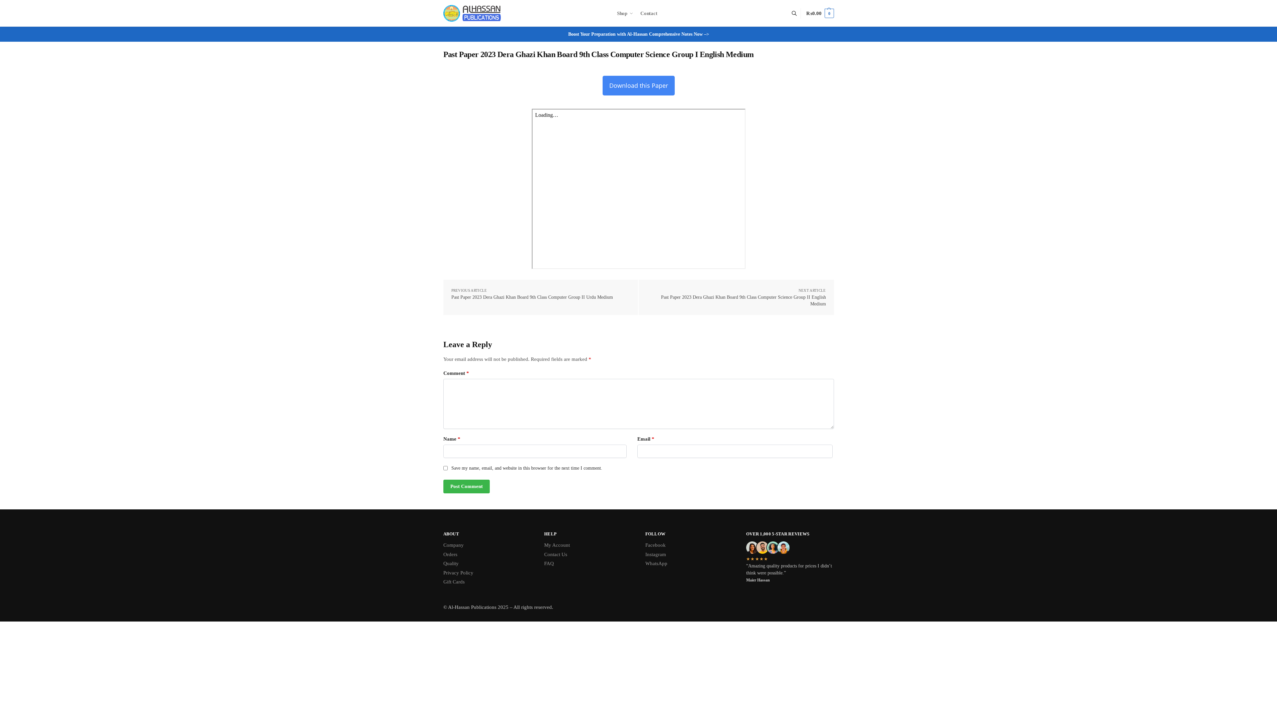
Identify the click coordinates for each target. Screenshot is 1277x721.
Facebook (655, 545)
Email (645, 439)
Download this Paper (638, 85)
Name (451, 439)
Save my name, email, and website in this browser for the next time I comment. (526, 468)
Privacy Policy (458, 572)
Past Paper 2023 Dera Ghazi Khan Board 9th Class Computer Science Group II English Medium (743, 300)
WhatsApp (656, 563)
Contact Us (555, 554)
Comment (456, 373)
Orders (450, 554)
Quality (451, 563)
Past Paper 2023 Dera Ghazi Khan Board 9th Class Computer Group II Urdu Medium (532, 297)
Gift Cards (454, 581)
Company (453, 545)
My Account (557, 545)
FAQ (549, 563)
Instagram (655, 554)
